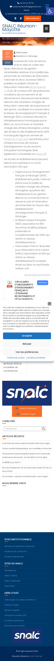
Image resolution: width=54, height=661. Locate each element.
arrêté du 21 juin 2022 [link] (17, 139)
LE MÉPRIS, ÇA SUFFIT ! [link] (11, 462)
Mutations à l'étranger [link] (27, 56)
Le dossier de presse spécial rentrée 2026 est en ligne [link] (26, 443)
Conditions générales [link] (35, 357)
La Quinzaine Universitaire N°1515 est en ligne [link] (27, 13)
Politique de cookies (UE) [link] (15, 615)
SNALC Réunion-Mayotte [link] (19, 28)
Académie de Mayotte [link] (14, 556)
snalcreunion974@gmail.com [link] (27, 6)
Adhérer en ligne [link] (11, 605)
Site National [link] (10, 570)
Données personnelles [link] (14, 625)
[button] (49, 303)
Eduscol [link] (40, 154)
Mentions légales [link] (12, 610)
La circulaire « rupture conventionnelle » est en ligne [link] (25, 476)
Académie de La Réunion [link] (15, 551)
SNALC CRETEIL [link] (10, 575)
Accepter (27, 335)
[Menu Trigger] (47, 6)
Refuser (27, 343)
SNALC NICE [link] (9, 586)
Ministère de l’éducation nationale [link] (19, 546)
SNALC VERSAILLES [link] (12, 581)
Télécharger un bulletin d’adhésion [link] (20, 599)
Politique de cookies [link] (16, 357)
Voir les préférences (27, 352)
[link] (50, 11)
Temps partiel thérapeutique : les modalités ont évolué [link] (26, 448)
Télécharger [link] (42, 282)
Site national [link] (32, 18)
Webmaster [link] (22, 52)
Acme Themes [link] (35, 656)
